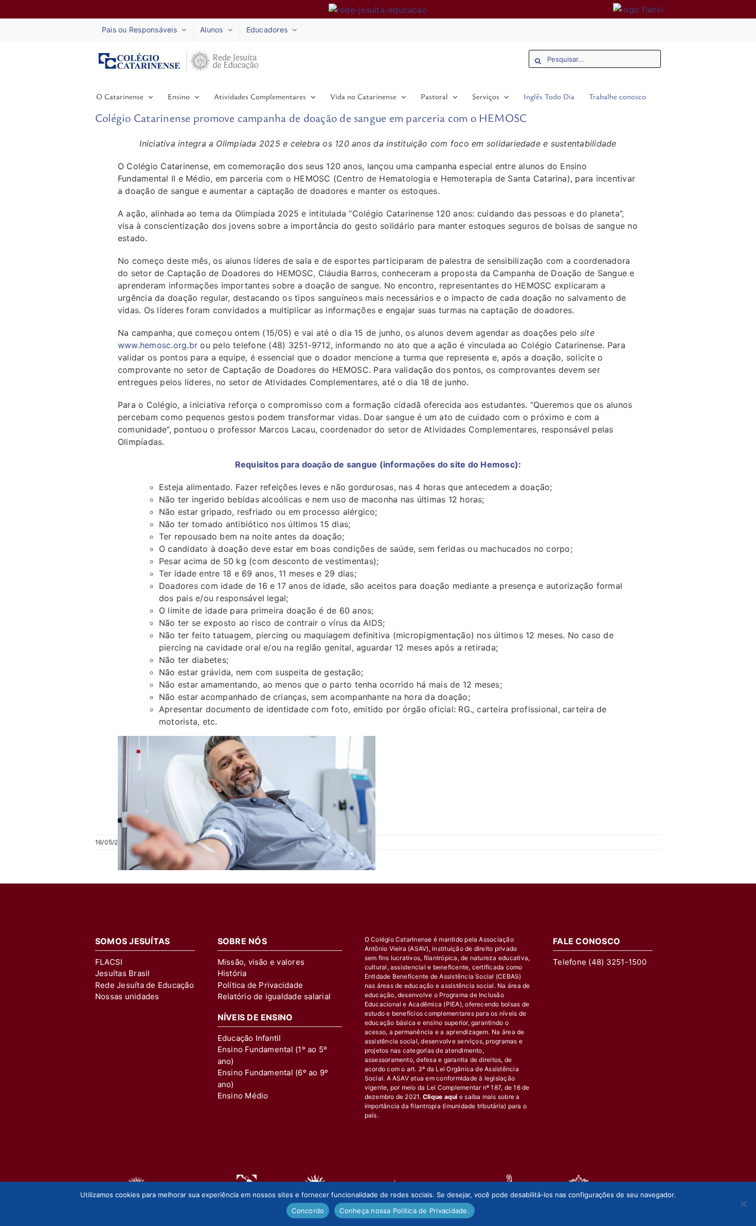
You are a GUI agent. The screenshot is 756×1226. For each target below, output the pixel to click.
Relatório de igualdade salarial (274, 996)
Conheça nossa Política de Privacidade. (404, 1210)
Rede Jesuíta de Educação (144, 985)
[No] (743, 1204)
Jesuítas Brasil (122, 973)
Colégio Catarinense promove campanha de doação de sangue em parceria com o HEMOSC (311, 117)
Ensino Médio (243, 1096)
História (232, 973)
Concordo (308, 1210)
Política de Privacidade (260, 985)
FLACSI (108, 962)
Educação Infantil (249, 1038)
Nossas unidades (127, 996)
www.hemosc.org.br (157, 345)
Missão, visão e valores (261, 962)
